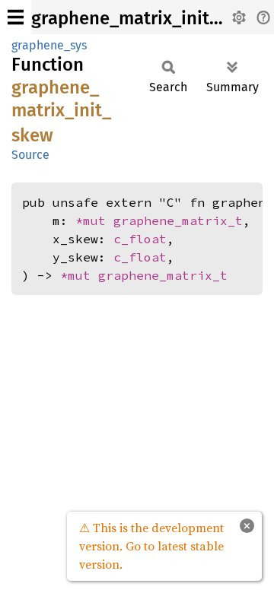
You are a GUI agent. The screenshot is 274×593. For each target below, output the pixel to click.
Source (30, 154)
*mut (94, 220)
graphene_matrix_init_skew (145, 18)
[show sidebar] (15, 17)
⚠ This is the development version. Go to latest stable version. (151, 545)
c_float (140, 238)
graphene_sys (49, 45)
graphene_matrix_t (178, 220)
